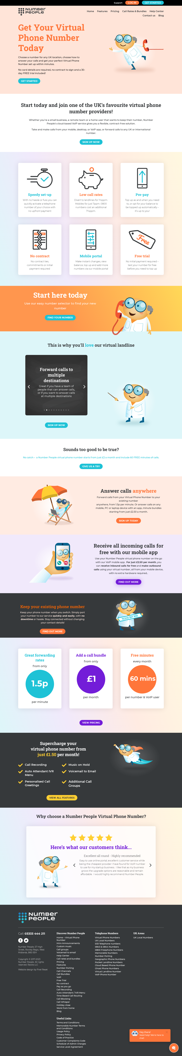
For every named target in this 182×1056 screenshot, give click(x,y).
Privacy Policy (64, 1034)
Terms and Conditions (68, 1022)
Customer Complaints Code (71, 1041)
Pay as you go (64, 986)
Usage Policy (63, 1031)
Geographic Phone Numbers (110, 959)
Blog (161, 16)
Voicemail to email (66, 952)
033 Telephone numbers (107, 943)
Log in (132, 2)
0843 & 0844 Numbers (107, 947)
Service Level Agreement (70, 1047)
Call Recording (64, 989)
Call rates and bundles (68, 958)
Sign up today (128, 520)
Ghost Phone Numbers (107, 968)
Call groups (62, 949)
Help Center (157, 11)
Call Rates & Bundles (134, 11)
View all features (62, 797)
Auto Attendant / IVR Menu (71, 992)
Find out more (128, 582)
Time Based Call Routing (69, 995)
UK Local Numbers (104, 940)
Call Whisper (63, 1002)
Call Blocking (63, 999)
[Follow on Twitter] (26, 940)
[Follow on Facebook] (20, 940)
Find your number (60, 317)
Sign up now (91, 142)
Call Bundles (63, 974)
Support (118, 3)
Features (102, 11)
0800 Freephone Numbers (109, 950)
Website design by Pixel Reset (33, 969)
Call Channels (64, 971)
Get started (153, 2)
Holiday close (63, 1005)
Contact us (149, 16)
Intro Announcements (68, 943)
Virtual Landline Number (108, 971)
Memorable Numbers (106, 953)
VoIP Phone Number (105, 974)
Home (90, 11)
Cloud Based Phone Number (110, 965)
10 (66, 410)
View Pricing (91, 722)
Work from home (66, 1008)
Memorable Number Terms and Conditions (71, 1027)
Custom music (64, 946)
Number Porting (65, 968)
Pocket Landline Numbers (108, 962)
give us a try (91, 466)
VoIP (59, 977)
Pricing (115, 11)
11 (68, 410)
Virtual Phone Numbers (107, 937)
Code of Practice (65, 1037)
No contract (63, 983)
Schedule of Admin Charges (71, 1043)
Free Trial (61, 980)
